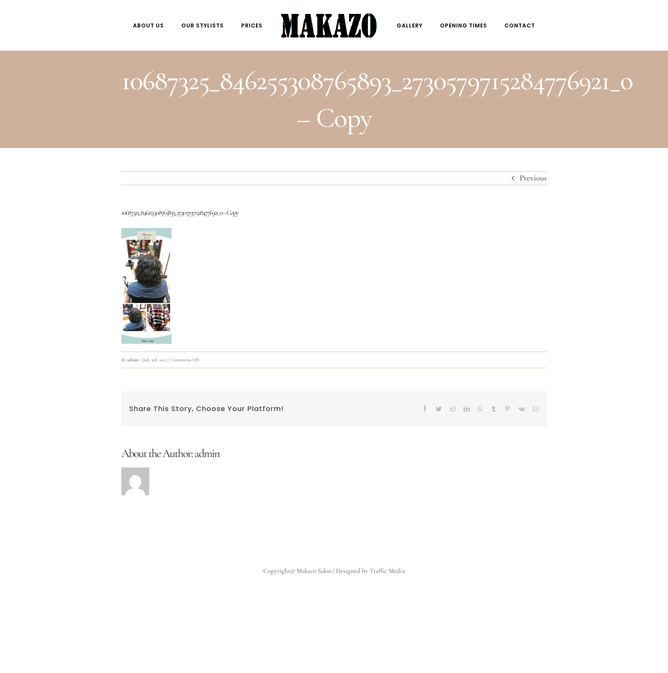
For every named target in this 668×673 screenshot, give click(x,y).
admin (132, 359)
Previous (533, 178)
